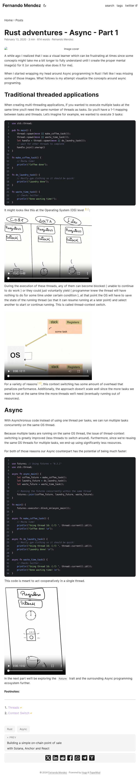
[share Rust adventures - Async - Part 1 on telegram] (84, 758)
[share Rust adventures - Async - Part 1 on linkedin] (55, 758)
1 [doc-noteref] (87, 209)
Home (8, 20)
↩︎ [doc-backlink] (21, 707)
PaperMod (95, 772)
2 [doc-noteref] (39, 383)
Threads (13, 707)
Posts (19, 20)
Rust (9, 729)
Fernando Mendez (22, 5)
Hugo (84, 772)
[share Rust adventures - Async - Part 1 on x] (48, 758)
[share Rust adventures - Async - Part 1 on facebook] (70, 758)
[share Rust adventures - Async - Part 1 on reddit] (62, 758)
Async (23, 729)
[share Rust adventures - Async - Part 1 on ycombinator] (92, 758)
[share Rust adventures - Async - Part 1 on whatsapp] (77, 758)
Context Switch (18, 713)
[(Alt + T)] (44, 5)
